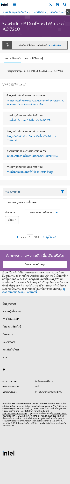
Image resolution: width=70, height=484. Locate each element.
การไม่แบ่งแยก (10, 319)
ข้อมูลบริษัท (9, 304)
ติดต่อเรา (7, 334)
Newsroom (8, 342)
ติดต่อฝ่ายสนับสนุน (35, 264)
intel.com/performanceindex (14, 413)
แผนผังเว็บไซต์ (10, 349)
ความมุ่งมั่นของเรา (13, 311)
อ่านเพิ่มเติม (55, 45)
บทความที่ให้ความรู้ (33, 58)
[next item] (68, 12)
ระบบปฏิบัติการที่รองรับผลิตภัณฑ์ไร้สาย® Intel (32, 155)
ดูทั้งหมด (51, 237)
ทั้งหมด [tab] (12, 219)
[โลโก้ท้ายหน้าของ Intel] (8, 453)
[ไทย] (57, 4)
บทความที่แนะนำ (12, 58)
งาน (4, 357)
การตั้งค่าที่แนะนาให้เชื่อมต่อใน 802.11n (29, 120)
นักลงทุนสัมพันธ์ (11, 326)
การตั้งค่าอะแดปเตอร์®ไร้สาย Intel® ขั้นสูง (30, 171)
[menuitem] (38, 12)
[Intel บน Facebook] (4, 370)
